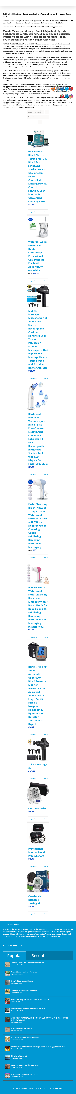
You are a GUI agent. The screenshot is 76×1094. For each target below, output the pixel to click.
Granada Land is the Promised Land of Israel (27, 963)
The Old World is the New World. (23, 1028)
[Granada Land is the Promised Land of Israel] (7, 964)
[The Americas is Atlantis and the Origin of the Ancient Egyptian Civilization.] (7, 1048)
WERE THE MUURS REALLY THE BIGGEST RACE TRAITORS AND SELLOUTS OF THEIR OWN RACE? (39, 1019)
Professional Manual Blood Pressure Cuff (36, 852)
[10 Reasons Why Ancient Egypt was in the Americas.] (7, 1001)
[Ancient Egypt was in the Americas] (7, 973)
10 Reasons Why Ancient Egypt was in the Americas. (30, 999)
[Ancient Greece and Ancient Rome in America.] (7, 1010)
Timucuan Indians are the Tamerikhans (25, 1065)
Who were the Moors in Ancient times (25, 1037)
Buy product (33, 212)
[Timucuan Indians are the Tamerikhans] (7, 1066)
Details (46, 212)
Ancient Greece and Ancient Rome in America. (28, 1009)
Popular (14, 955)
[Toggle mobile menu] (72, 3)
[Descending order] (47, 112)
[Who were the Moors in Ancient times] (7, 1039)
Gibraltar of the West (19, 1056)
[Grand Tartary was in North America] (7, 991)
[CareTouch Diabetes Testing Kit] (38, 881)
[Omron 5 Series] (38, 793)
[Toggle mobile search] (68, 3)
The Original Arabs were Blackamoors (25, 1074)
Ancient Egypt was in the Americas (24, 972)
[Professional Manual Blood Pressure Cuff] (38, 834)
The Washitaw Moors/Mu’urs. (22, 981)
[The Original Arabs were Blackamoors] (7, 1075)
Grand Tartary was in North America (24, 990)
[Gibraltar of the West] (7, 1057)
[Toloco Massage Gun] (38, 749)
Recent (38, 955)
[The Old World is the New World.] (7, 1029)
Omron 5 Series (37, 808)
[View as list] (40, 122)
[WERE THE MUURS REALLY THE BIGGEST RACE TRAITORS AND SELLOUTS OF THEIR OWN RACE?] (7, 1019)
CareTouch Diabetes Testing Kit (34, 900)
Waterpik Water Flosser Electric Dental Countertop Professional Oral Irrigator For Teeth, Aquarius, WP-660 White (37, 256)
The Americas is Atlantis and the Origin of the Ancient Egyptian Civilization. (39, 1047)
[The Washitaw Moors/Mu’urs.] (7, 982)
